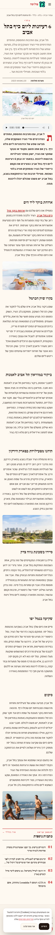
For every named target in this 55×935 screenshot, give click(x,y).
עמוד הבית (48, 15)
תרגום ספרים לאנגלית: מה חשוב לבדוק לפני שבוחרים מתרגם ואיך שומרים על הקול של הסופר (25, 861)
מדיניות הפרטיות (26, 919)
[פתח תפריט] (50, 4)
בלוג (40, 15)
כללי (34, 15)
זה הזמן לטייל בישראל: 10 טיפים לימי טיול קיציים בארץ (25, 872)
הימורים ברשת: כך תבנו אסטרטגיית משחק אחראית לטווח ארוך (26, 849)
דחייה (44, 926)
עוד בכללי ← (9, 832)
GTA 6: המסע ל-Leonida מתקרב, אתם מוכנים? (26, 884)
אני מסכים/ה (29, 926)
